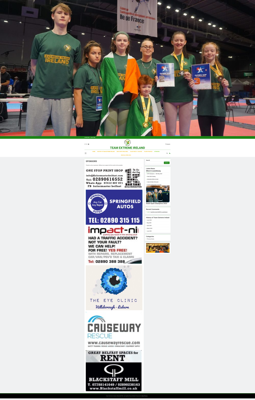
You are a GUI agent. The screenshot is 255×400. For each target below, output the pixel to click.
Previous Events (150, 239)
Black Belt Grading (151, 176)
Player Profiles (148, 151)
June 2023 (149, 231)
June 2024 (149, 220)
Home (93, 151)
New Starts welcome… (122, 151)
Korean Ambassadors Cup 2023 (154, 184)
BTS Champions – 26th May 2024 (154, 173)
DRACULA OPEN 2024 (126, 155)
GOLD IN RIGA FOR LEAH (152, 182)
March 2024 (149, 228)
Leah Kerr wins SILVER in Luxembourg (159, 212)
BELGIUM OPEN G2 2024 (152, 179)
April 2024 (149, 225)
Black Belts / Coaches (136, 151)
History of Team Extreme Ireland (106, 151)
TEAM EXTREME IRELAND (127, 148)
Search (148, 160)
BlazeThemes (144, 395)
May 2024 (149, 222)
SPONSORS (157, 151)
